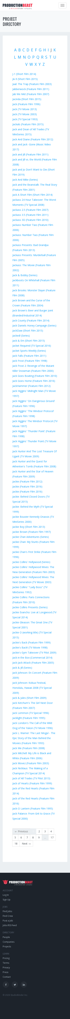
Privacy (6, 967)
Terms (6, 962)
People (6, 937)
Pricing (6, 958)
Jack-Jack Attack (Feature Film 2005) (33, 662)
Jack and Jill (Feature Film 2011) (30, 154)
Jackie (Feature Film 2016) (27, 486)
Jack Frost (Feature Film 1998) (29, 360)
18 (16, 843)
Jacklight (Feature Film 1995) (28, 718)
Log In (6, 894)
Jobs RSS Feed (10, 925)
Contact (7, 976)
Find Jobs (7, 911)
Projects (7, 946)
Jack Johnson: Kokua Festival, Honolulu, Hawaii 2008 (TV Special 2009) (32, 687)
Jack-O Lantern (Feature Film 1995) (32, 808)
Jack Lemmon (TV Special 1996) (30, 713)
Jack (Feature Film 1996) (26, 104)
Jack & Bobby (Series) (24, 275)
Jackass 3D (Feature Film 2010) (30, 220)
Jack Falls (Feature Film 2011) (29, 355)
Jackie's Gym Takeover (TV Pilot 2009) (34, 652)
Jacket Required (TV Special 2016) (31, 345)
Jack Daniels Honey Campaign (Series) (34, 325)
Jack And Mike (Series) (25, 179)
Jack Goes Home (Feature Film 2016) (33, 381)
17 (52, 837)
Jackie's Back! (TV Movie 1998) (30, 647)
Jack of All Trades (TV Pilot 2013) (31, 778)
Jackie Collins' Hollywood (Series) (31, 562)
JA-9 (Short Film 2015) (25, 79)
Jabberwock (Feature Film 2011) (30, 89)
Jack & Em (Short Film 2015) (28, 340)
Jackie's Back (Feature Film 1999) (31, 642)
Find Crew (8, 915)
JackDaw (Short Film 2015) (27, 330)
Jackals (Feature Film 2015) (28, 124)
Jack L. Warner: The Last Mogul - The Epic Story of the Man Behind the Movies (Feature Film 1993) (33, 738)
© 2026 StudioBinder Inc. (15, 995)
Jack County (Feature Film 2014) (30, 320)
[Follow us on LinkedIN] (24, 984)
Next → (26, 843)
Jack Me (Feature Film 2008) (28, 748)
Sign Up (6, 899)
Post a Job (8, 920)
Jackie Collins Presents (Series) (30, 607)
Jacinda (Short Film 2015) (26, 99)
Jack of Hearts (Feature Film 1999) (32, 783)
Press (5, 972)
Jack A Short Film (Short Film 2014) (32, 194)
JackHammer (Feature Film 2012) (31, 386)
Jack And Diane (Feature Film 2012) (32, 139)
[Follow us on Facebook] (6, 984)
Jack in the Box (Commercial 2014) (32, 657)
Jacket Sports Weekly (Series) (29, 350)
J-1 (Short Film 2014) (24, 74)
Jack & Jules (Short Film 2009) (29, 698)
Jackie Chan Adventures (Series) (30, 537)
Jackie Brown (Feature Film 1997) (31, 531)
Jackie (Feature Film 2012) (27, 481)
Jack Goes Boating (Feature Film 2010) (34, 376)
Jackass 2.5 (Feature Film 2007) (30, 209)
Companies (8, 941)
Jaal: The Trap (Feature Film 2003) (32, 84)
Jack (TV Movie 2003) (24, 114)
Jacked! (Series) (21, 335)
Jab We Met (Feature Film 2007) (30, 94)
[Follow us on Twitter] (15, 984)
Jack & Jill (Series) (22, 667)
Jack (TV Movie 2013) (24, 109)
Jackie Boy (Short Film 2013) (28, 526)
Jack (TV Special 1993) (25, 119)
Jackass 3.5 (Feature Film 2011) (30, 215)
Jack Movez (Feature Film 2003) (30, 763)
